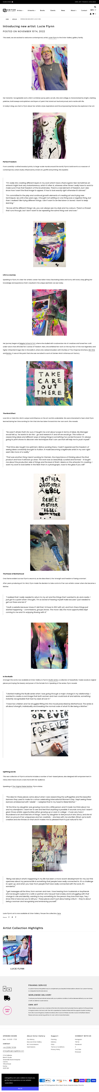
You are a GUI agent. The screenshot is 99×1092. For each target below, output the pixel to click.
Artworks (31, 10)
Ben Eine (92, 350)
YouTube (78, 1049)
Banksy (9, 353)
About (73, 10)
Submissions (31, 1047)
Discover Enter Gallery (34, 1042)
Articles (14, 19)
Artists (19, 10)
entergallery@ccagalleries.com (13, 1051)
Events (53, 10)
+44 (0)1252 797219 (9, 1047)
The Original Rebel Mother (22, 786)
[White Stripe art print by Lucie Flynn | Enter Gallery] (49, 244)
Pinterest (78, 1052)
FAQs (52, 1044)
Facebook (78, 1044)
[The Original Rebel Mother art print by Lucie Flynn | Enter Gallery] (49, 497)
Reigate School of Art (27, 343)
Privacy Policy (55, 1049)
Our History (30, 1039)
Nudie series (53, 680)
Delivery (53, 1042)
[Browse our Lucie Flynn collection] (17, 949)
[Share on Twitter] (12, 917)
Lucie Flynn (53, 37)
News (63, 10)
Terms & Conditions (57, 1047)
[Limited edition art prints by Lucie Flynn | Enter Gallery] (49, 67)
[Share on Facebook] (8, 917)
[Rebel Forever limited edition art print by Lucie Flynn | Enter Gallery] (49, 733)
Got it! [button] (20, 1088)
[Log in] (91, 14)
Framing (53, 1039)
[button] (93, 10)
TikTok (77, 1042)
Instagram (78, 1039)
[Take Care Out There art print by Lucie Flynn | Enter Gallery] (49, 383)
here (59, 913)
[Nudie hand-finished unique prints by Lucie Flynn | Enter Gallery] (49, 646)
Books (42, 10)
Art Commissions (32, 1044)
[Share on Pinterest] (15, 917)
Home (7, 19)
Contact (84, 10)
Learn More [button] (9, 1083)
